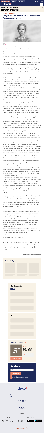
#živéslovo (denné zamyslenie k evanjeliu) (20, 377)
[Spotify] (42, 1)
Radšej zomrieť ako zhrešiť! (25, 49)
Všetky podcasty (16, 358)
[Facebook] (35, 1)
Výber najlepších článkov (17, 376)
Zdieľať (36, 44)
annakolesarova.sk (36, 254)
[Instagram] (37, 1)
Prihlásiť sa (15, 373)
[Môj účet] (38, 4)
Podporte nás (33, 394)
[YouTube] (39, 1)
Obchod (11, 396)
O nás (11, 394)
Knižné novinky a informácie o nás (18, 379)
